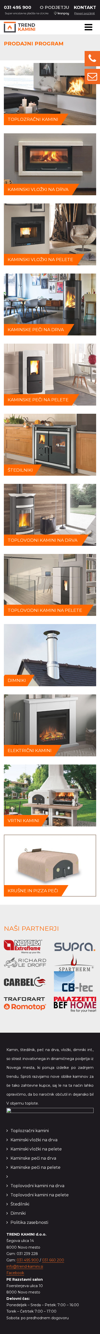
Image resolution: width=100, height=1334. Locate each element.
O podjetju (54, 7)
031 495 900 (17, 7)
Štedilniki (20, 1204)
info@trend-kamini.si (24, 1266)
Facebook (15, 1273)
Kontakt (85, 7)
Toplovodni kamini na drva (37, 1185)
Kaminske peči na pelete (36, 1167)
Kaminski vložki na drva (34, 1139)
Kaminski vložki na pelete (36, 1149)
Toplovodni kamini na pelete (40, 1195)
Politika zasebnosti (29, 1222)
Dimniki (18, 1213)
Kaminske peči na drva (33, 1158)
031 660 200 (53, 1260)
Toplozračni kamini (30, 1130)
